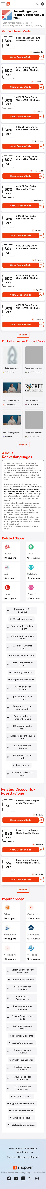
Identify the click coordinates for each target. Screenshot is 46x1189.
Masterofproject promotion (22, 1088)
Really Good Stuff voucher (22, 688)
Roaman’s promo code (22, 1043)
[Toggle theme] (42, 4)
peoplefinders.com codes (22, 697)
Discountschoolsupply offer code (22, 971)
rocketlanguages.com (11, 368)
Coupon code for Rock (22, 680)
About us (11, 1157)
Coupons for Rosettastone (22, 997)
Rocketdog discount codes (22, 664)
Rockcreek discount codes (23, 1027)
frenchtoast (33, 934)
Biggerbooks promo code (22, 1103)
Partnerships (31, 1148)
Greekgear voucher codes (22, 647)
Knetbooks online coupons (22, 1068)
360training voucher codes (23, 727)
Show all (23, 335)
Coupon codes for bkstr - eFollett (22, 627)
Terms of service (38, 1173)
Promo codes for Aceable (22, 747)
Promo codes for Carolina (22, 988)
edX (6, 574)
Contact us (23, 1157)
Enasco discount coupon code (22, 737)
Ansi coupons (22, 765)
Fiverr (30, 554)
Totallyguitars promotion (22, 1125)
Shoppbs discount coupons (23, 1051)
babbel (7, 914)
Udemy (7, 554)
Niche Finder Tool (24, 1152)
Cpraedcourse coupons (22, 979)
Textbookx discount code (22, 756)
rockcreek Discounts (22, 1036)
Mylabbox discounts (23, 1118)
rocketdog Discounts (22, 672)
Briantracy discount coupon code (22, 707)
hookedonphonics (13, 934)
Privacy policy (24, 1173)
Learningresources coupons (22, 1007)
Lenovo (7, 594)
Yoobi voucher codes (22, 1111)
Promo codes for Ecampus (22, 610)
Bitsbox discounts (23, 1096)
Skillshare (32, 574)
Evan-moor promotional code (22, 637)
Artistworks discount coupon (22, 773)
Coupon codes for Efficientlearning (22, 717)
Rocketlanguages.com (33, 368)
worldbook (32, 955)
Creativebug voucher (22, 1060)
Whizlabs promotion (22, 619)
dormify (31, 594)
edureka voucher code (22, 655)
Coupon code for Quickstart (22, 1078)
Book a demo (15, 1148)
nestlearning (10, 955)
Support (35, 1157)
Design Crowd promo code (22, 1017)
